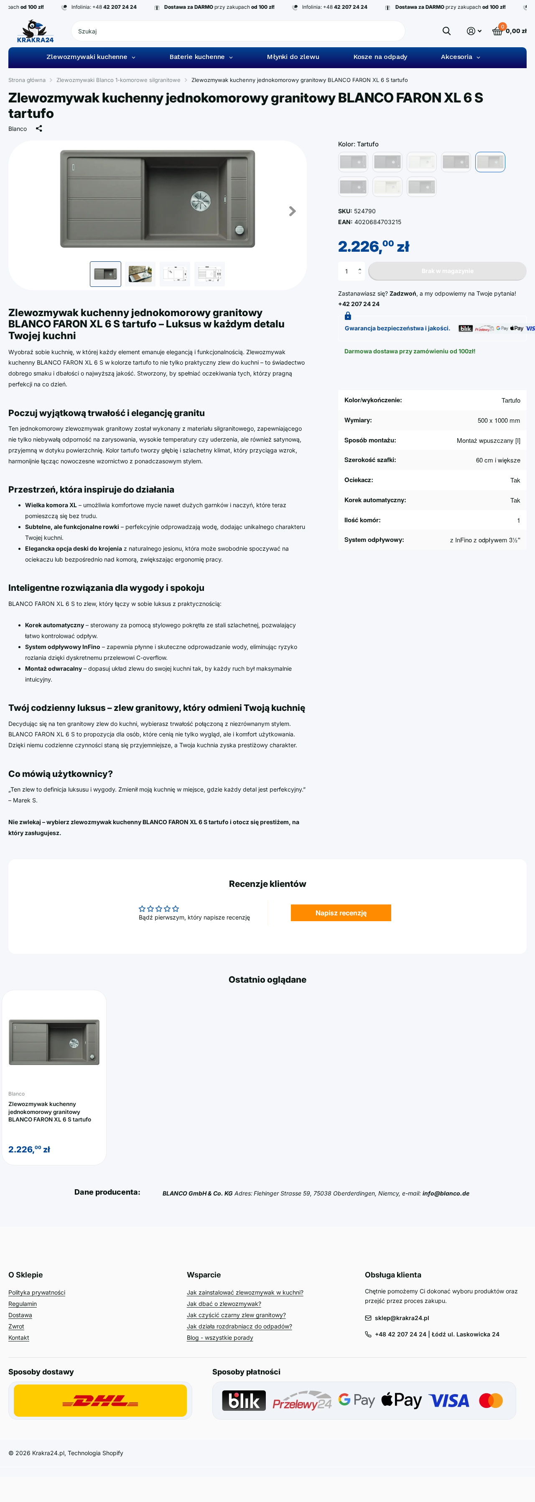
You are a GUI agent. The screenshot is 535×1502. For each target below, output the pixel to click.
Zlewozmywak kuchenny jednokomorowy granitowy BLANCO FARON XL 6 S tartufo (49, 1112)
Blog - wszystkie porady (220, 1337)
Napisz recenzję (341, 913)
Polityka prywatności (36, 1292)
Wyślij (446, 30)
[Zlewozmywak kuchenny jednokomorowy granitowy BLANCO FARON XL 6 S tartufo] (54, 1042)
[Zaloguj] (474, 31)
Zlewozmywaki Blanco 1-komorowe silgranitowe (118, 80)
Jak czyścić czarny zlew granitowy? (236, 1314)
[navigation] (105, 274)
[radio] (353, 162)
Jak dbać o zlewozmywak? (224, 1303)
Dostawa (20, 1314)
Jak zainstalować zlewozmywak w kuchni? (245, 1292)
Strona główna (27, 80)
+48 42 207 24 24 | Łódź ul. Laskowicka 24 (437, 1334)
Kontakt (18, 1337)
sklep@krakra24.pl (402, 1317)
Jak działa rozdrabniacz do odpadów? (239, 1326)
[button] (361, 264)
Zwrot (16, 1326)
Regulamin (22, 1303)
